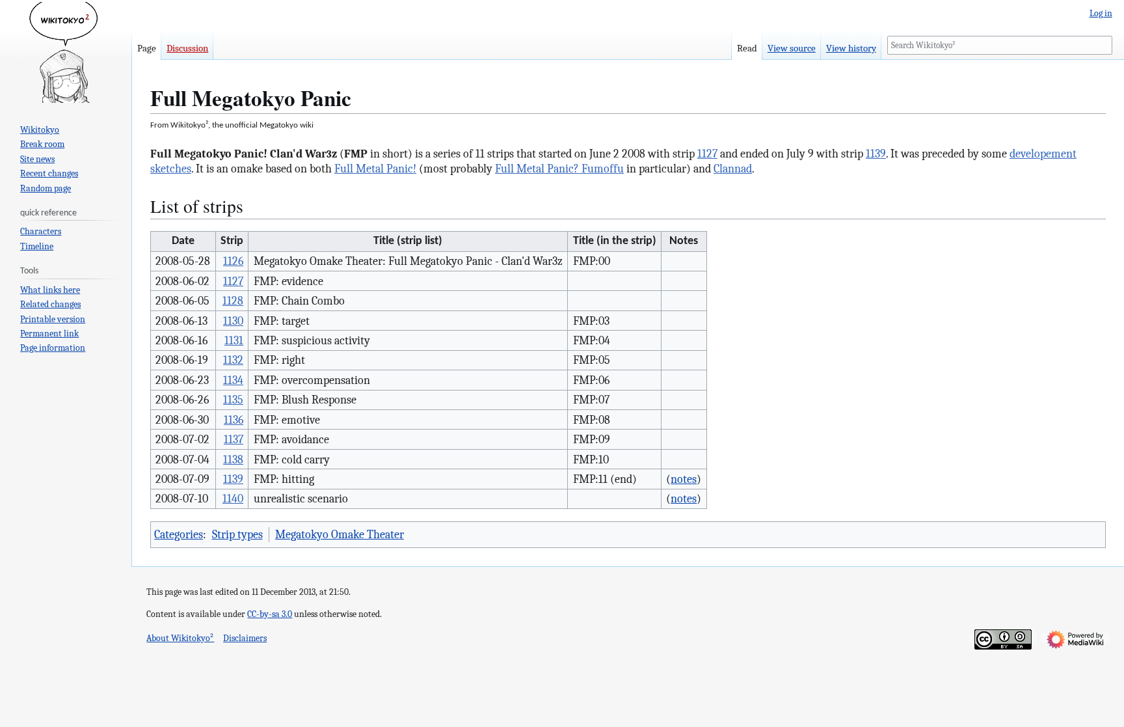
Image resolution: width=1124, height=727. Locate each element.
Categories (178, 534)
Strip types (237, 534)
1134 (233, 380)
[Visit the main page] (66, 52)
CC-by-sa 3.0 (269, 614)
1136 (233, 420)
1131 (233, 340)
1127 (707, 153)
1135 (233, 399)
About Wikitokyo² (180, 638)
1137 (233, 439)
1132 (233, 360)
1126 (233, 261)
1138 (233, 459)
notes (684, 479)
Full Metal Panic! (375, 168)
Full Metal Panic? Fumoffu (559, 168)
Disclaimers (245, 638)
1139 (876, 153)
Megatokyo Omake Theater (339, 534)
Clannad (733, 168)
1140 (232, 498)
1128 (232, 301)
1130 (233, 321)
